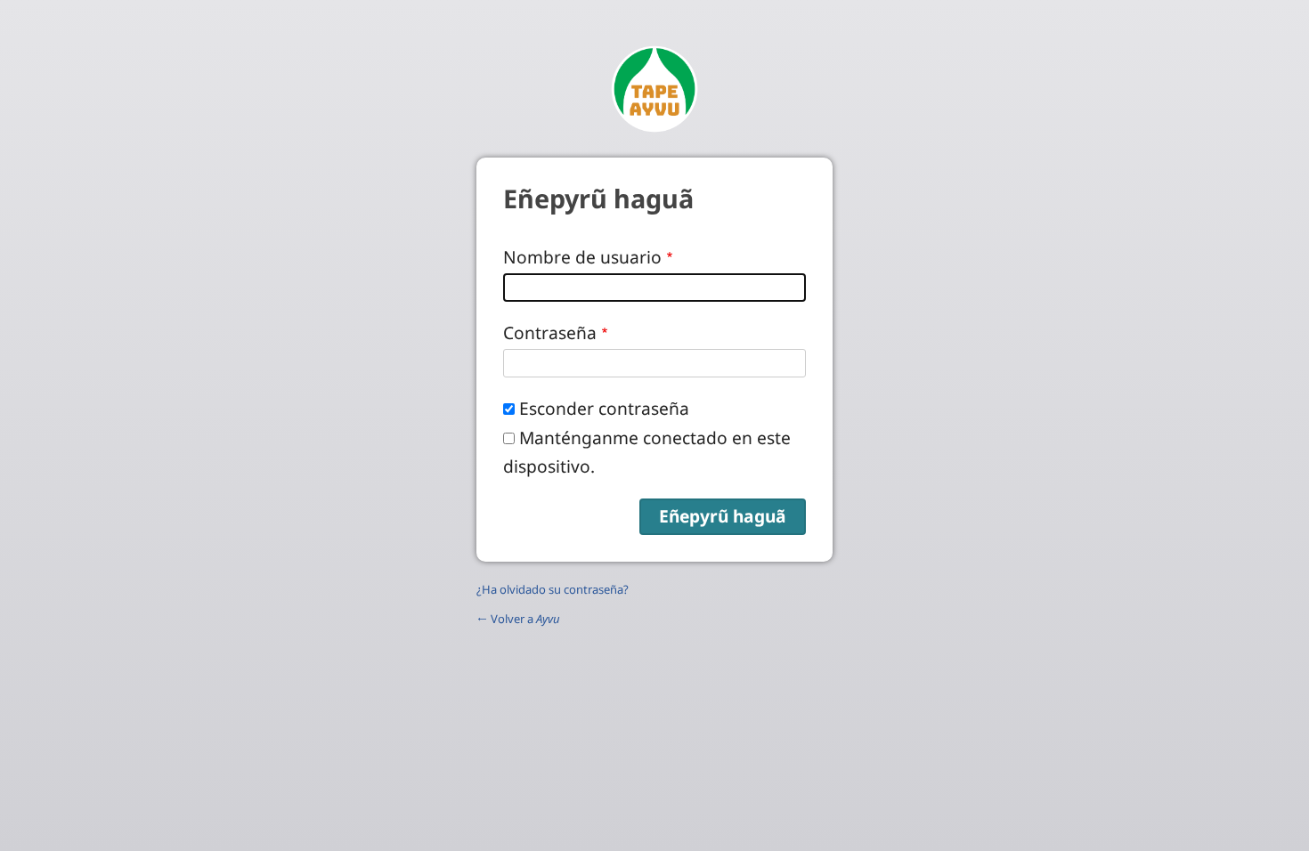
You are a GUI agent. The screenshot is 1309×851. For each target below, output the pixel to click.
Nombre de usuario (582, 257)
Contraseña (550, 332)
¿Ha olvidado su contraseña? (552, 589)
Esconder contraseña (604, 408)
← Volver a (518, 619)
